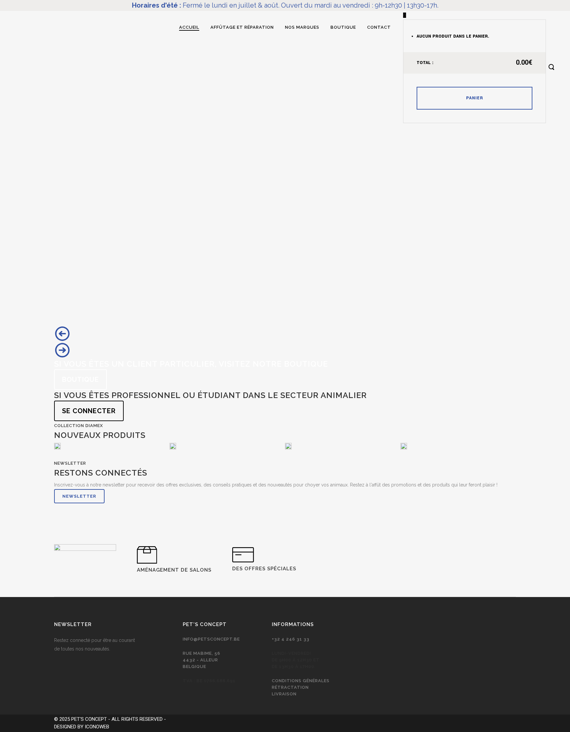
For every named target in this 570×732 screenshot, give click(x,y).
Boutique (80, 379)
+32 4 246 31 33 (290, 639)
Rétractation (290, 687)
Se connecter (89, 411)
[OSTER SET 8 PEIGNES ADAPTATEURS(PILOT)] (403, 446)
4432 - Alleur (200, 659)
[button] (285, 333)
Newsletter (79, 496)
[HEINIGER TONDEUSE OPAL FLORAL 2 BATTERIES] (173, 446)
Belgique (194, 666)
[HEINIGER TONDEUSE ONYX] (57, 446)
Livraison (284, 693)
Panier (474, 98)
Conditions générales (301, 680)
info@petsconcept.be (211, 639)
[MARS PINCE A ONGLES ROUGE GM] (288, 446)
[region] (285, 245)
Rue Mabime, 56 (201, 653)
